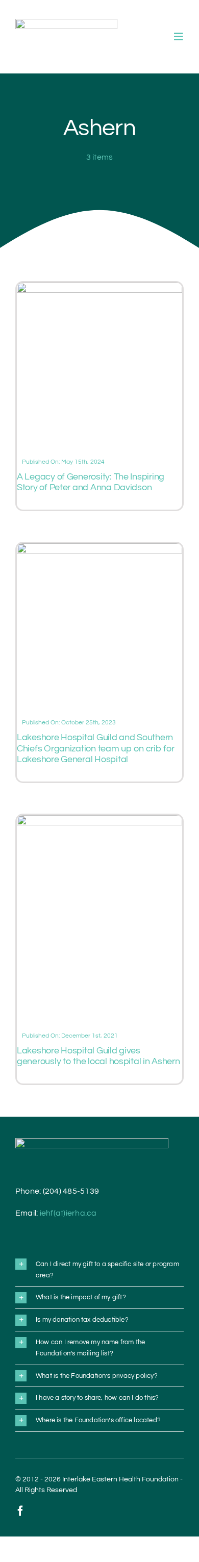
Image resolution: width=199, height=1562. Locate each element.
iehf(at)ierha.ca (68, 1213)
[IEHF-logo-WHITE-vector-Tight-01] (91, 1142)
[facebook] (20, 1511)
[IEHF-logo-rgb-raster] (66, 23)
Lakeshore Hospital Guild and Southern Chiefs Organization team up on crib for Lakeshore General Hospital (95, 748)
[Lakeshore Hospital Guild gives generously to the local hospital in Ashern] (99, 821)
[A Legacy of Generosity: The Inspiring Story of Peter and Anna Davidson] (99, 289)
